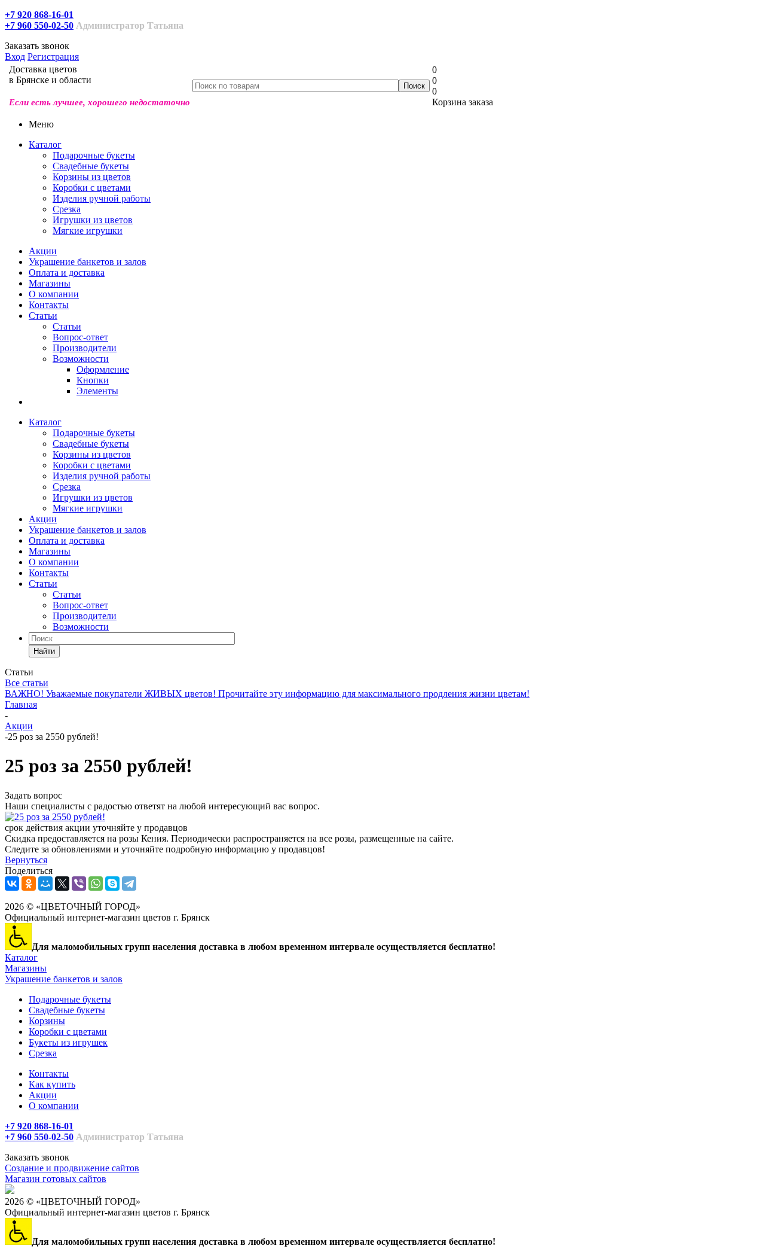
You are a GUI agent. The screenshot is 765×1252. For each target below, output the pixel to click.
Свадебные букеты (91, 166)
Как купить (52, 1084)
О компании (54, 294)
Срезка (67, 209)
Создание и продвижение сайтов (72, 1168)
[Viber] (79, 883)
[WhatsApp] (95, 883)
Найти (44, 651)
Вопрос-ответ (80, 337)
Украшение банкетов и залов (87, 262)
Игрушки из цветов (93, 220)
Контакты (49, 305)
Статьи (43, 315)
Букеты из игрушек (68, 1042)
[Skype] (112, 883)
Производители (85, 348)
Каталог (45, 144)
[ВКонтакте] (12, 883)
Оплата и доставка (67, 272)
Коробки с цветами (92, 187)
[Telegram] (129, 883)
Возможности (81, 359)
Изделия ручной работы (102, 198)
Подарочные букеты (94, 155)
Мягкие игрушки (88, 231)
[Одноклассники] (29, 883)
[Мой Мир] (45, 883)
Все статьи (26, 683)
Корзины (47, 1021)
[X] (62, 883)
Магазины (50, 283)
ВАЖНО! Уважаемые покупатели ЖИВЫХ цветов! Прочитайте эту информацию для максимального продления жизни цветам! (267, 694)
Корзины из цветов (92, 177)
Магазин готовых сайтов (55, 1179)
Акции (43, 251)
